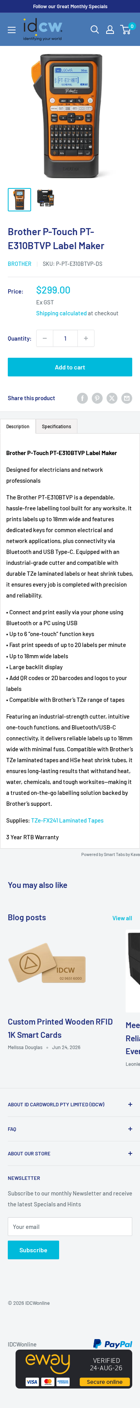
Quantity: (20, 338)
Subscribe (33, 1249)
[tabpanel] (70, 641)
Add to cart (70, 367)
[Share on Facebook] (82, 398)
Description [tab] (18, 426)
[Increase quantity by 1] (86, 338)
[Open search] (95, 29)
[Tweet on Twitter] (112, 398)
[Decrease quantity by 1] (45, 338)
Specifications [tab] (56, 426)
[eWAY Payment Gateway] (74, 1355)
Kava (135, 854)
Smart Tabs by (117, 854)
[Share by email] (126, 398)
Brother (20, 263)
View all (122, 917)
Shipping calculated (61, 312)
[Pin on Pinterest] (97, 398)
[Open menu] (12, 30)
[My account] (110, 29)
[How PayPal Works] (112, 1344)
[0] (126, 29)
